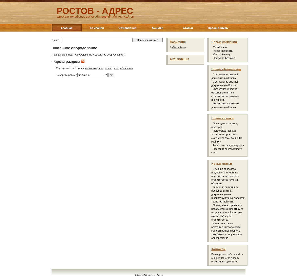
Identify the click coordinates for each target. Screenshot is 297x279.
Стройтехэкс (220, 47)
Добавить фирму (178, 47)
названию (91, 68)
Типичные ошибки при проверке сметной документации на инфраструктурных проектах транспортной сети (227, 194)
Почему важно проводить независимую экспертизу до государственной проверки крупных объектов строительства (227, 212)
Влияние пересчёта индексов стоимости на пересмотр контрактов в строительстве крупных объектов (225, 176)
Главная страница (62, 54)
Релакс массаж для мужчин (228, 145)
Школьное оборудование (109, 54)
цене (100, 68)
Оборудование (83, 54)
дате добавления (123, 68)
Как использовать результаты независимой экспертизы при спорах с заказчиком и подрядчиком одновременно (226, 230)
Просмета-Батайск (224, 58)
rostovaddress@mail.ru (224, 261)
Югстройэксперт (222, 54)
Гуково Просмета (223, 50)
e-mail (108, 68)
